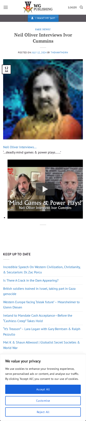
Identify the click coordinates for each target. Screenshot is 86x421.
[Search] (81, 7)
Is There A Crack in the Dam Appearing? (30, 280)
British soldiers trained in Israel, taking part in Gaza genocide (39, 291)
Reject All (43, 412)
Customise (43, 401)
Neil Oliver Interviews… (20, 147)
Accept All (43, 389)
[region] (43, 387)
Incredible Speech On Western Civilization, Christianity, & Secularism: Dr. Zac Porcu (41, 269)
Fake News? (43, 29)
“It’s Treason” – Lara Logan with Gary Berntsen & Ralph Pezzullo (41, 331)
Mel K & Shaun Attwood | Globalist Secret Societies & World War (41, 345)
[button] (5, 7)
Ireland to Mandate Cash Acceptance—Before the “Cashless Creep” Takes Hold (37, 318)
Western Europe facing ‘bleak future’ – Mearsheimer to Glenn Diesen (41, 305)
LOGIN (72, 7)
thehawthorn (59, 52)
